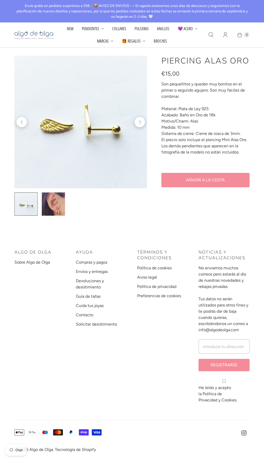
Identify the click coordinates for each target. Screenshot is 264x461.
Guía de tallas (88, 296)
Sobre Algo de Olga (32, 262)
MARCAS (103, 41)
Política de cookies (154, 267)
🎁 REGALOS (131, 41)
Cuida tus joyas (90, 305)
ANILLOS (163, 28)
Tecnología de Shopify (75, 449)
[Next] (140, 122)
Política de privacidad (156, 286)
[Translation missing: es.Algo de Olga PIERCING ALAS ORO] (53, 204)
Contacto (84, 314)
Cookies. (229, 400)
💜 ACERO (185, 28)
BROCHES (160, 41)
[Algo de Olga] (33, 35)
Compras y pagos (91, 262)
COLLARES (119, 28)
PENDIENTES (90, 28)
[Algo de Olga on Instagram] (244, 433)
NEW (70, 28)
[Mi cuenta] (225, 35)
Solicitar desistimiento (96, 324)
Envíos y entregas (92, 271)
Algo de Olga (41, 449)
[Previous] (21, 122)
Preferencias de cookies (159, 295)
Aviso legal (147, 277)
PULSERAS (142, 28)
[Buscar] (211, 35)
